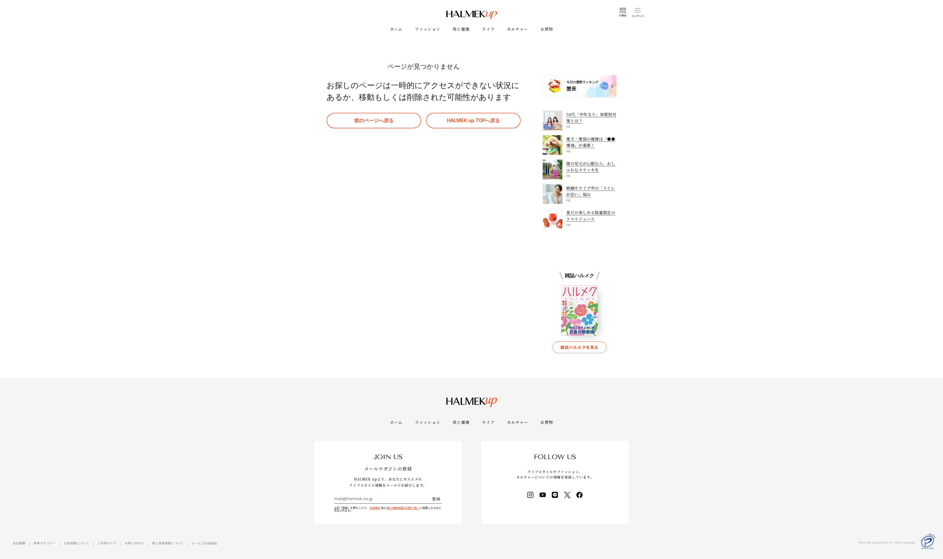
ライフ (488, 29)
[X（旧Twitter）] (567, 495)
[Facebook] (579, 495)
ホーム (396, 29)
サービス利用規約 (204, 543)
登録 (436, 499)
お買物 (547, 29)
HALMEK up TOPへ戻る (473, 120)
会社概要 (19, 543)
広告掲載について (77, 543)
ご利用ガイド (107, 543)
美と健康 (461, 29)
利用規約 (375, 508)
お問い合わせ (134, 543)
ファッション (427, 29)
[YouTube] (543, 495)
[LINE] (555, 495)
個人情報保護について (168, 543)
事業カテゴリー (45, 543)
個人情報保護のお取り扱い (403, 508)
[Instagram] (530, 495)
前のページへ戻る (374, 120)
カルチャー (517, 29)
